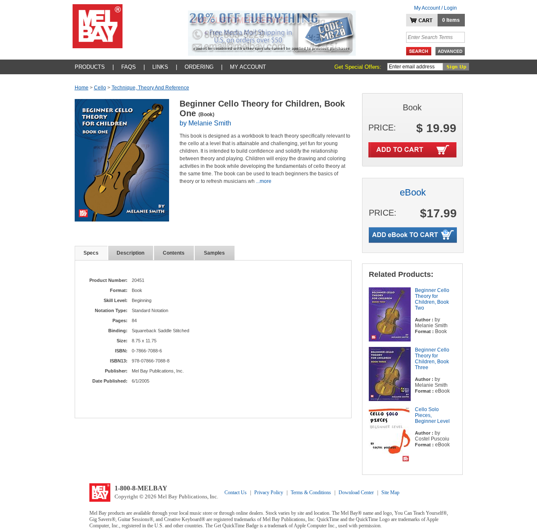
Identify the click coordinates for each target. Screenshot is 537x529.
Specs (91, 253)
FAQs (128, 67)
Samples (214, 253)
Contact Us (235, 492)
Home (82, 88)
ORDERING (199, 67)
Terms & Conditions (311, 492)
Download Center (356, 492)
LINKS (160, 67)
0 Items (451, 20)
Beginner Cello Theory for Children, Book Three (432, 358)
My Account (248, 67)
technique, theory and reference (150, 88)
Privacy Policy (268, 492)
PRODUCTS (90, 67)
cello (100, 88)
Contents (174, 253)
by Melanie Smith (205, 123)
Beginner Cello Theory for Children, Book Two (432, 299)
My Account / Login (435, 8)
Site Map (390, 492)
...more (263, 181)
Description (130, 253)
